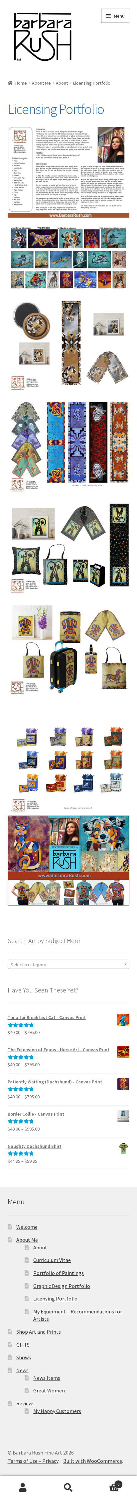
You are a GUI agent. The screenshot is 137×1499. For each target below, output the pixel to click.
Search (68, 1487)
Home (21, 83)
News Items (46, 1378)
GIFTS (23, 1344)
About (62, 83)
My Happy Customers (57, 1411)
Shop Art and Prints (38, 1331)
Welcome (27, 1226)
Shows (23, 1357)
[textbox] (68, 964)
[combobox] (69, 964)
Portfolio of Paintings (58, 1273)
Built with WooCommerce (92, 1461)
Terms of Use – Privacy (33, 1461)
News (22, 1370)
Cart (105, 1482)
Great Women (49, 1390)
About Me (41, 83)
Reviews (25, 1403)
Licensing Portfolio (55, 1298)
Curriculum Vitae (52, 1260)
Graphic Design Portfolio (61, 1286)
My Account (23, 1487)
